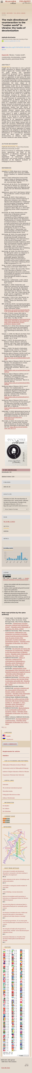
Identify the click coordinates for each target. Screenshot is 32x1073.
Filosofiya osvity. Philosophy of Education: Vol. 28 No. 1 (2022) (17, 643)
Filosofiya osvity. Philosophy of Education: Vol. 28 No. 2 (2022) (17, 628)
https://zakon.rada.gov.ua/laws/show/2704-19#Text (17, 408)
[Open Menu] (2, 2)
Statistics (6, 755)
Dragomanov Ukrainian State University (13, 775)
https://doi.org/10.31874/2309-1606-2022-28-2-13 (16, 427)
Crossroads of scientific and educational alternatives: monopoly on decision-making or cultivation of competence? (15, 873)
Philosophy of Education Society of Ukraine (14, 765)
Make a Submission (10, 744)
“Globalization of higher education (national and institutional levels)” (17, 625)
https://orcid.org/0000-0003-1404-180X (12, 41)
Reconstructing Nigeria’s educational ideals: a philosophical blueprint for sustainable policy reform (15, 906)
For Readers (6, 806)
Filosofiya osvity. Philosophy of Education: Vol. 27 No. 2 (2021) (14, 705)
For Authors (6, 808)
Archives (10, 13)
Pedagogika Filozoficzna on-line (11, 794)
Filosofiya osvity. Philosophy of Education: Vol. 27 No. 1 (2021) (14, 664)
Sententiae (5, 784)
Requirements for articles (11, 751)
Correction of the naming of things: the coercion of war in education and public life (17, 679)
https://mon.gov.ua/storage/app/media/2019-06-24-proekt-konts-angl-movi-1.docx (17, 310)
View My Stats (5, 1068)
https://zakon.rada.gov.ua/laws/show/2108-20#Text (17, 371)
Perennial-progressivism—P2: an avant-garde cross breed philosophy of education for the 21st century (16, 922)
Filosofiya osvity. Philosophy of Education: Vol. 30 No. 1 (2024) (15, 674)
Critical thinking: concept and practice (13, 892)
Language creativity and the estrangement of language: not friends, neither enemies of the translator (17, 690)
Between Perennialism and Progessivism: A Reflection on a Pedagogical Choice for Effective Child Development (15, 898)
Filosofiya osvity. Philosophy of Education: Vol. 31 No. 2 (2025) (16, 722)
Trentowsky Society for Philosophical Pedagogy (15, 768)
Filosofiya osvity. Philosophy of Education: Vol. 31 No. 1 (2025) (17, 655)
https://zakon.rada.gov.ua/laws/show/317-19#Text (16, 397)
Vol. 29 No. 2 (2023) (19, 13)
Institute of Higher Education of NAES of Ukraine (16, 771)
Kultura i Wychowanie (9, 798)
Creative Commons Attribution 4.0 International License (16, 578)
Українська (9, 739)
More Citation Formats (11, 509)
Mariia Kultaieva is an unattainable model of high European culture (17, 709)
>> (5, 727)
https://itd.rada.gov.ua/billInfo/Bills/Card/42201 (17, 358)
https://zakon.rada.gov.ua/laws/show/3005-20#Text (17, 383)
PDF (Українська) (10, 470)
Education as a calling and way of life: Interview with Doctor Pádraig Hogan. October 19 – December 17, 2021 (17, 700)
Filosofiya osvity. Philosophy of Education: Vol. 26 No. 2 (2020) (17, 694)
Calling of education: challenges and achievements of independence (15, 659)
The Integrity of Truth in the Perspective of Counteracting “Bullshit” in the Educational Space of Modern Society (17, 651)
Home (4, 13)
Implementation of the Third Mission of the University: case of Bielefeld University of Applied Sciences (17, 670)
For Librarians (7, 811)
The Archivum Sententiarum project (12, 788)
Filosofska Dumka (7, 791)
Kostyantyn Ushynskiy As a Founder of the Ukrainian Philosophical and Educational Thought (14, 938)
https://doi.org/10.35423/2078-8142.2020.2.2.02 (13, 418)
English (8, 736)
